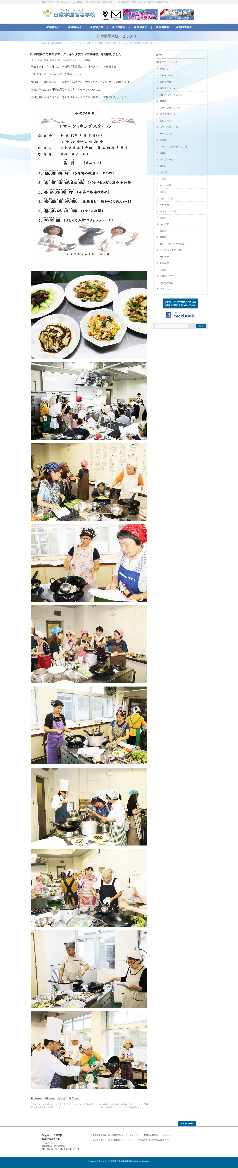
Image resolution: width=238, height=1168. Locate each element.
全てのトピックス (168, 62)
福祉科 (163, 140)
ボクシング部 (166, 198)
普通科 (163, 101)
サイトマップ (131, 1135)
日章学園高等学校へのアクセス (157, 1135)
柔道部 (163, 230)
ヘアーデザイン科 (169, 127)
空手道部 (164, 205)
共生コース (165, 120)
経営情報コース (168, 114)
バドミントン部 (168, 211)
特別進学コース (168, 88)
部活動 (163, 179)
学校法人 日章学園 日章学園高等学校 (115, 1161)
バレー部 (164, 256)
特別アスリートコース (171, 94)
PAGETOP (188, 1123)
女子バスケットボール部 (172, 243)
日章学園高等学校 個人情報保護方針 (107, 1135)
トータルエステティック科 (173, 146)
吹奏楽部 (164, 263)
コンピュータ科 (168, 159)
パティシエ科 (166, 133)
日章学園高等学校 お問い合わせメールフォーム (112, 1140)
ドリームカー (166, 289)
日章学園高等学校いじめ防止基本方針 (152, 1140)
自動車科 (164, 172)
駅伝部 (163, 192)
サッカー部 (165, 185)
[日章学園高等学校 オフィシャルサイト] (68, 14)
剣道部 (163, 218)
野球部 (163, 237)
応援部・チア (166, 276)
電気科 (163, 166)
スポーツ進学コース (170, 107)
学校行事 (164, 69)
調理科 (87, 60)
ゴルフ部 (164, 224)
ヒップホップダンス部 (171, 250)
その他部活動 (166, 282)
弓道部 (163, 269)
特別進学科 (165, 82)
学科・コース (166, 75)
